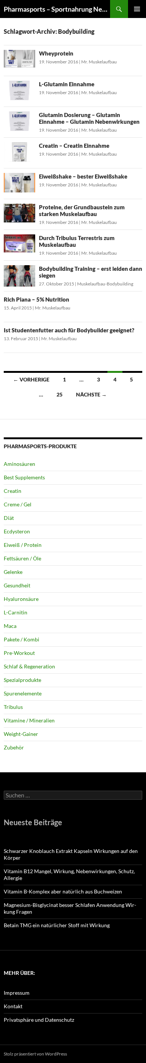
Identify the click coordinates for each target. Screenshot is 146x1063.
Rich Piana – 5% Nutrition (36, 299)
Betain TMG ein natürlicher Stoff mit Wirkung (57, 925)
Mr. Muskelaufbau (99, 62)
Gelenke (13, 572)
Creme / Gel (17, 504)
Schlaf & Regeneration (29, 666)
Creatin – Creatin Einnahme (74, 145)
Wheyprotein (56, 53)
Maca (10, 626)
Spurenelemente (23, 693)
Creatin (12, 491)
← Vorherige (31, 379)
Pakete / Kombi (21, 639)
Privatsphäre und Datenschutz (39, 1019)
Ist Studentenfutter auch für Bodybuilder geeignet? (69, 330)
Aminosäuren (19, 464)
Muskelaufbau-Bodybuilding (105, 284)
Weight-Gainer (21, 734)
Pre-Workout (19, 653)
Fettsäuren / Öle (22, 558)
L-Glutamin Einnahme (66, 84)
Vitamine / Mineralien (29, 720)
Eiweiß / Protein (23, 545)
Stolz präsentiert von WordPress (35, 1054)
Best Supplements (24, 477)
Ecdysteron (17, 531)
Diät (9, 518)
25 (60, 394)
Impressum (17, 992)
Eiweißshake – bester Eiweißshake (83, 176)
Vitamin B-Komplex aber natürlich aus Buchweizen (63, 891)
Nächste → (91, 394)
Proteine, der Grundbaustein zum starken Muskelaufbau (82, 210)
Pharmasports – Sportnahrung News (57, 9)
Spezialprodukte (22, 680)
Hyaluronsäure (21, 599)
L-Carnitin (15, 612)
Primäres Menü (137, 9)
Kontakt (13, 1006)
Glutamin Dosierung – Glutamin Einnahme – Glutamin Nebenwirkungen (89, 118)
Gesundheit (17, 585)
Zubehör (14, 747)
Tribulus (13, 707)
